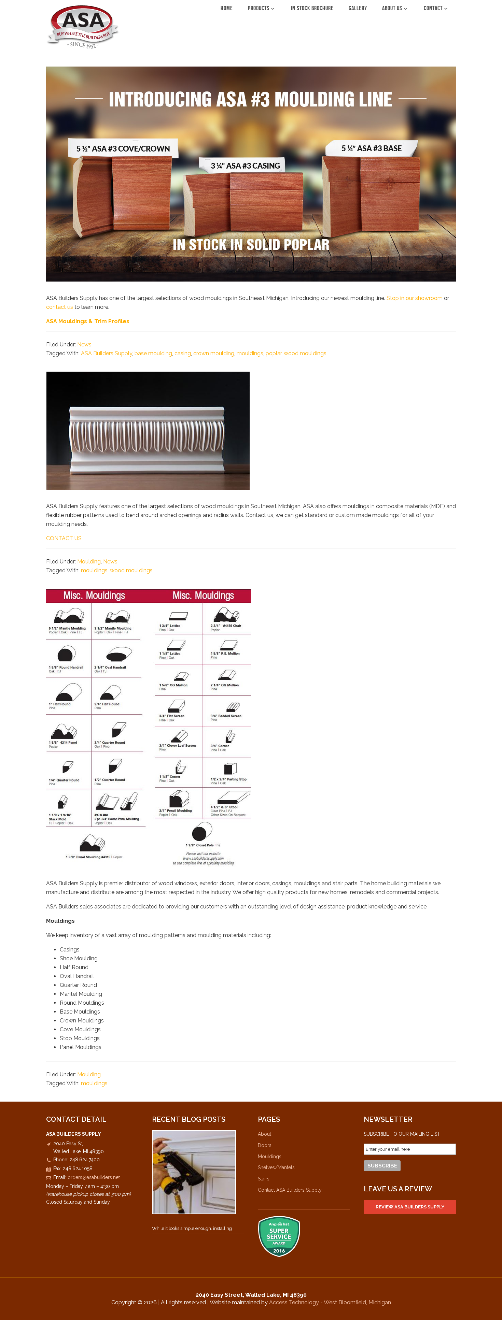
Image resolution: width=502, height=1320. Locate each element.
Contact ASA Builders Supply (290, 1190)
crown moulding (213, 353)
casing (183, 353)
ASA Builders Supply (83, 27)
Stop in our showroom (415, 298)
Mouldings (269, 1156)
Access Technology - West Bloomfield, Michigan (330, 1302)
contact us (60, 307)
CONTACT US (64, 538)
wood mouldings (305, 353)
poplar (273, 353)
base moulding (153, 353)
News (84, 344)
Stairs (263, 1178)
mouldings (250, 353)
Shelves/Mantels (276, 1167)
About (264, 1134)
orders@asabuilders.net (94, 1177)
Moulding (89, 561)
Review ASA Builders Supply (410, 1206)
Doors (264, 1145)
